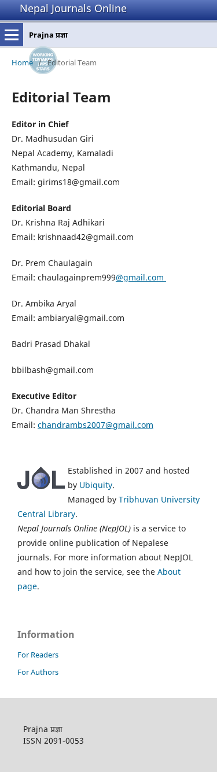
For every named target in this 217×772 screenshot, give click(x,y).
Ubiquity (95, 484)
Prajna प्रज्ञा (48, 34)
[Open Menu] (11, 34)
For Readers (37, 654)
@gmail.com (141, 277)
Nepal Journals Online (73, 8)
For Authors (37, 672)
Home (22, 62)
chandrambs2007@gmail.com (95, 424)
